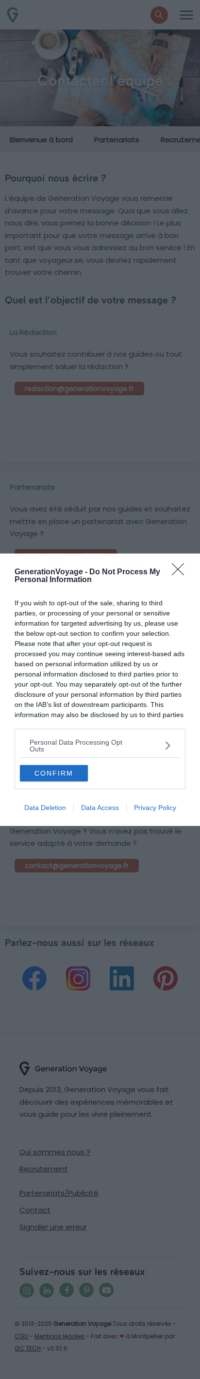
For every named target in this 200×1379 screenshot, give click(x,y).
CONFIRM (53, 773)
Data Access (100, 807)
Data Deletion (45, 807)
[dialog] (100, 690)
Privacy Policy (155, 807)
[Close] (181, 572)
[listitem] (100, 745)
